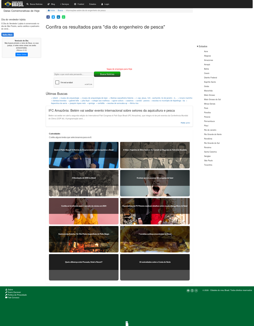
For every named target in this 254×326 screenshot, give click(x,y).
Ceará (206, 73)
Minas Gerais (209, 103)
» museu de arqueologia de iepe (94, 98)
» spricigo (91, 103)
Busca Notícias (36, 4)
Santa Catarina (210, 151)
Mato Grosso (209, 95)
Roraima (207, 147)
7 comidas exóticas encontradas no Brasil (155, 234)
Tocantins (208, 164)
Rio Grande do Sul (212, 143)
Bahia (206, 68)
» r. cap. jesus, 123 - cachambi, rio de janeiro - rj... (156, 98)
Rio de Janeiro (210, 130)
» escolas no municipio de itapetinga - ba (168, 100)
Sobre (10, 289)
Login (106, 4)
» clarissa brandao (59, 100)
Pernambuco (209, 121)
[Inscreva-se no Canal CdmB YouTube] (192, 290)
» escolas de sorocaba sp (116, 103)
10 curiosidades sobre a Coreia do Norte (155, 262)
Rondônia (208, 138)
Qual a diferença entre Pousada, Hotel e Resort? (83, 262)
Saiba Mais (7, 34)
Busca (60, 10)
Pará (206, 108)
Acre (206, 51)
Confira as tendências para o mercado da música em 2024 (83, 206)
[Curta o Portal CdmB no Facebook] (188, 290)
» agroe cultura (117, 100)
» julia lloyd (84, 100)
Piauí (206, 125)
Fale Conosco (13, 297)
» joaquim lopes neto (77, 103)
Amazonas (208, 60)
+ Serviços (64, 4)
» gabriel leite (73, 100)
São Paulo (208, 160)
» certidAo (100, 103)
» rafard (54, 98)
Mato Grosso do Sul (212, 99)
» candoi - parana (142, 100)
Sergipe (207, 156)
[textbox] (73, 74)
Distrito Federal (210, 77)
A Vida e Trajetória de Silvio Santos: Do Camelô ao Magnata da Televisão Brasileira (155, 150)
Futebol (80, 4)
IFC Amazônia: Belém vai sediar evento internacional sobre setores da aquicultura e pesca (112, 110)
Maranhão (208, 90)
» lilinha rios (133, 103)
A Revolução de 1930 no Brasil (84, 178)
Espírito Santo (210, 82)
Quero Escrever (14, 292)
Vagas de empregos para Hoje (119, 69)
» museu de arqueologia (69, 98)
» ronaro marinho (185, 98)
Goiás (206, 86)
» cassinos (129, 100)
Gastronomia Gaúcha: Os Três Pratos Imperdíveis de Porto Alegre (83, 234)
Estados (92, 4)
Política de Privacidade (17, 294)
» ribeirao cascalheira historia (121, 98)
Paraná (207, 116)
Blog (53, 4)
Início (52, 10)
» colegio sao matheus (100, 100)
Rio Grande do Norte (213, 134)
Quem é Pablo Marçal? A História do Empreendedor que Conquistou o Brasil (83, 150)
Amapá (207, 64)
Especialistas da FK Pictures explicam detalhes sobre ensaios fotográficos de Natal (155, 206)
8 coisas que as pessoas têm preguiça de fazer (155, 178)
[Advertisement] (119, 49)
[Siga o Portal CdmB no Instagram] (196, 290)
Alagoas (207, 55)
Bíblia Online (21, 54)
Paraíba (207, 112)
